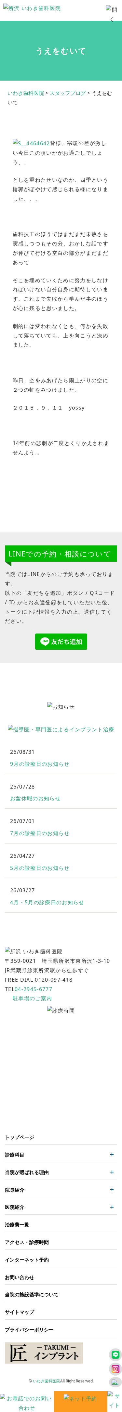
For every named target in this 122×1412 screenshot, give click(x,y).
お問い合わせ (19, 1277)
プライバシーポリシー (29, 1329)
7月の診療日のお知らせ (40, 833)
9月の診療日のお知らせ (40, 763)
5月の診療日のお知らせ (40, 867)
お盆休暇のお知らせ (35, 798)
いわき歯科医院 (46, 1381)
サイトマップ (19, 1312)
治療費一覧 (17, 1224)
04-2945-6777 (33, 989)
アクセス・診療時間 (27, 1242)
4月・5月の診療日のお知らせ (47, 902)
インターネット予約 (27, 1259)
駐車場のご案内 (32, 998)
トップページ (19, 1137)
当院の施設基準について (32, 1294)
